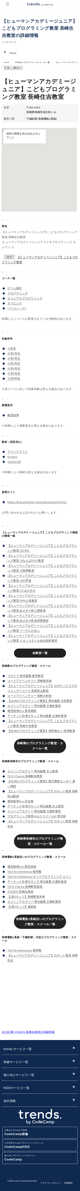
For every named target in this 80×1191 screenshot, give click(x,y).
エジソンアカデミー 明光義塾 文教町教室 (34, 705)
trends (7, 62)
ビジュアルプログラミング (24, 298)
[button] (7, 4)
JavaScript (14, 461)
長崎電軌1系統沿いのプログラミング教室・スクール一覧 (40, 921)
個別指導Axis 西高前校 (21, 866)
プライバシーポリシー (50, 1183)
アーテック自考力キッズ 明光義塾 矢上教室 (35, 806)
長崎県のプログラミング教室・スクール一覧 (40, 745)
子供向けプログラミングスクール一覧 (32, 62)
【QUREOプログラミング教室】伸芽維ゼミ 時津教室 (41, 730)
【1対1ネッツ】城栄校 (21, 906)
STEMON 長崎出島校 (20, 891)
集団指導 (13, 415)
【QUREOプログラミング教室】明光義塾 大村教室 (39, 700)
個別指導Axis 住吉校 (20, 801)
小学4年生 (13, 368)
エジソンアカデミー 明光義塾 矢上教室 (32, 771)
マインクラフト (17, 451)
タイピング (14, 303)
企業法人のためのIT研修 (16, 1132)
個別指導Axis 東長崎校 (21, 710)
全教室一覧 (40, 653)
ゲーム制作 (14, 288)
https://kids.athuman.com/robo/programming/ (37, 502)
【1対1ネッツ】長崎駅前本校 (26, 896)
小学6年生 (13, 378)
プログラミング (17, 293)
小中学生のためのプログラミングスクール (23, 1145)
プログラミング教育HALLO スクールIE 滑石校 (36, 816)
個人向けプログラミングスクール (19, 1158)
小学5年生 (13, 373)
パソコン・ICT (16, 308)
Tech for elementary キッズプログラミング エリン (39, 876)
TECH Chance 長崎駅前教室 (25, 776)
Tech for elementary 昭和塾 (24, 871)
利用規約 (68, 1183)
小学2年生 (13, 358)
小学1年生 (13, 353)
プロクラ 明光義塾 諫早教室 (25, 675)
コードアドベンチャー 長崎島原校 (29, 680)
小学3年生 (13, 363)
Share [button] (13, 53)
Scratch (12, 456)
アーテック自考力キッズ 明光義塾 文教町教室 (37, 715)
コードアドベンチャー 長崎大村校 (29, 695)
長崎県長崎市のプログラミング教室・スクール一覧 (40, 841)
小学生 (11, 348)
